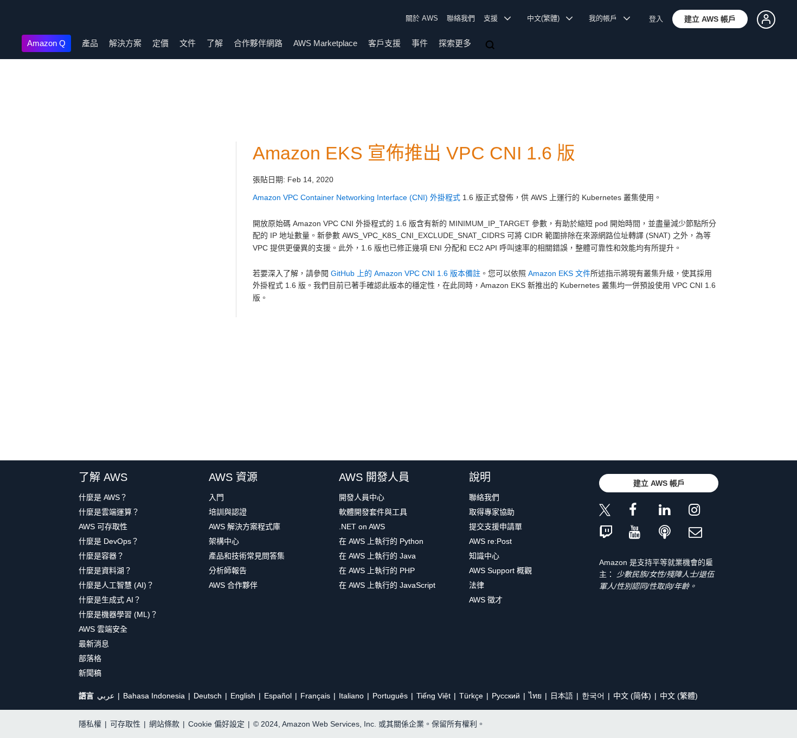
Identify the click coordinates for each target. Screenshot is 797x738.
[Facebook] (644, 511)
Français (315, 695)
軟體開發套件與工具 (373, 512)
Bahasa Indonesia (154, 695)
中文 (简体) (632, 695)
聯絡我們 (461, 18)
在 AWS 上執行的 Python (381, 541)
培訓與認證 (228, 512)
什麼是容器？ (101, 555)
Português (390, 695)
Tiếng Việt (433, 695)
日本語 (561, 695)
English (242, 695)
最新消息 (94, 643)
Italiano (351, 695)
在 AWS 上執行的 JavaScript (387, 585)
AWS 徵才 (486, 599)
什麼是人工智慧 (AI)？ (116, 585)
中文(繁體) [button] (546, 18)
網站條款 (164, 724)
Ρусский (506, 695)
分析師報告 (228, 570)
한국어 (593, 695)
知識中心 (484, 555)
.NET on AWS (362, 526)
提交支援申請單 (495, 526)
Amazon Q (46, 43)
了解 (215, 43)
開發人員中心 (361, 497)
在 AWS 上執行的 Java (377, 555)
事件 (420, 43)
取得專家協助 (492, 512)
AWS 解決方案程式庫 (244, 526)
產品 (90, 43)
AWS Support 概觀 (500, 570)
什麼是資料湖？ (105, 570)
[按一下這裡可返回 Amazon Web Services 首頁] (38, 19)
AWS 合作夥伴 (233, 585)
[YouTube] (644, 532)
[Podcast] (674, 532)
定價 (160, 43)
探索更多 (455, 43)
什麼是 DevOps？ (109, 541)
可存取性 (125, 724)
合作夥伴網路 (258, 43)
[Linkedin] (674, 511)
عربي (105, 695)
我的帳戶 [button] (606, 18)
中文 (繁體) (679, 695)
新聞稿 (90, 673)
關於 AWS (422, 18)
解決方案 (125, 43)
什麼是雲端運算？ (109, 512)
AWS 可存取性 (103, 526)
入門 (216, 497)
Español (278, 695)
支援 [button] (494, 18)
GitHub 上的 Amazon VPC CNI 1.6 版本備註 (405, 273)
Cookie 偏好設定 (216, 724)
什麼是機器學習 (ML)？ (118, 614)
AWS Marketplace (325, 43)
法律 (476, 585)
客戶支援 (384, 43)
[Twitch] (614, 532)
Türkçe (471, 695)
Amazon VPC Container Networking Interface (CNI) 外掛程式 (356, 197)
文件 (187, 43)
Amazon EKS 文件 (559, 273)
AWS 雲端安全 (103, 629)
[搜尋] (491, 45)
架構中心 (224, 541)
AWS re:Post (490, 541)
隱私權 (90, 724)
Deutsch (208, 695)
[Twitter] (614, 511)
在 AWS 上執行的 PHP (377, 570)
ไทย (535, 695)
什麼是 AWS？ (103, 497)
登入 (656, 19)
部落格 (90, 658)
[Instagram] (703, 511)
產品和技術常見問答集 (247, 555)
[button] (710, 19)
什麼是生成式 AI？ (110, 599)
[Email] (703, 532)
